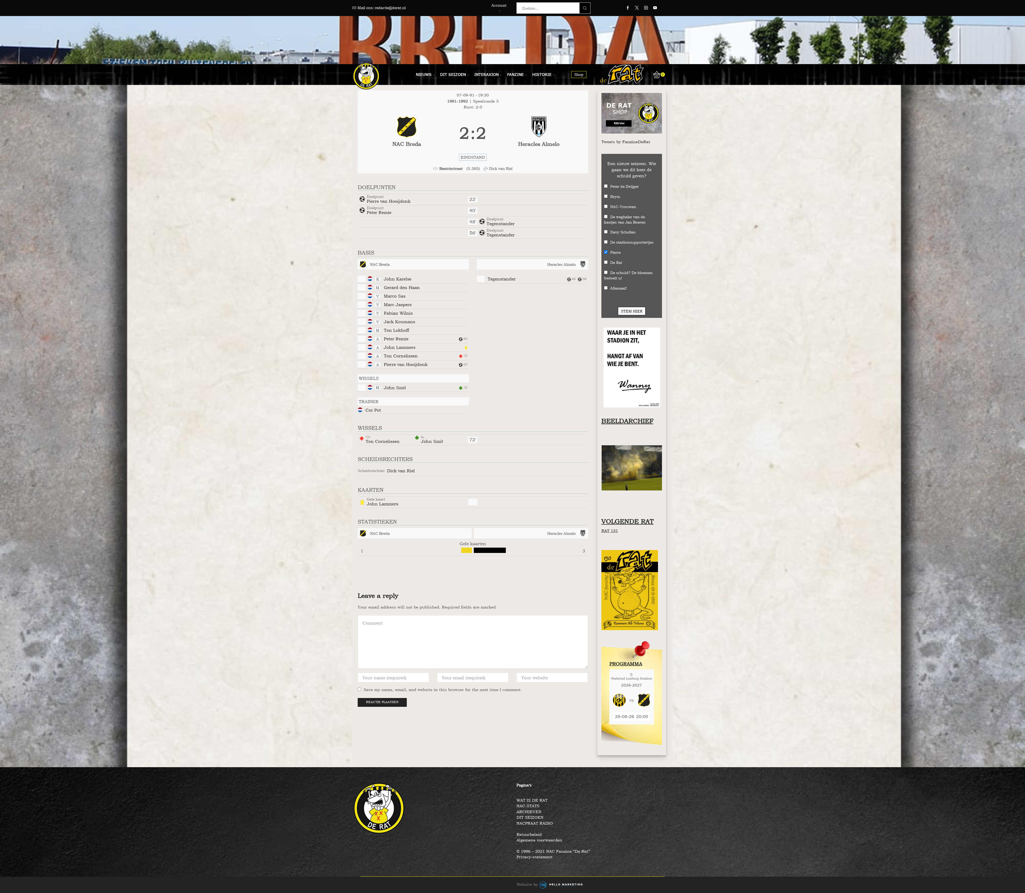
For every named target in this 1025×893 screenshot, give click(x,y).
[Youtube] (655, 8)
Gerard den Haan (402, 287)
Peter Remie (379, 212)
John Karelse (397, 279)
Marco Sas (394, 296)
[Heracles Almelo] (539, 133)
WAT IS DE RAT (532, 800)
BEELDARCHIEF (627, 421)
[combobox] (549, 8)
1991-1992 (458, 101)
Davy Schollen (623, 232)
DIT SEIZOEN (530, 817)
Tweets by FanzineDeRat (625, 141)
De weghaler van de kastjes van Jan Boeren (624, 219)
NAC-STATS (528, 805)
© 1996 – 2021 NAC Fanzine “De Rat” (553, 851)
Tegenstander (501, 223)
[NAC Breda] (407, 133)
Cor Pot (373, 410)
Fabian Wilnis (398, 313)
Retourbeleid (529, 834)
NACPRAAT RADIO (535, 823)
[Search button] (584, 8)
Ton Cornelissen (401, 355)
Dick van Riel (401, 470)
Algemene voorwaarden (539, 840)
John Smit (395, 387)
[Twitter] (637, 8)
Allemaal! (618, 288)
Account (498, 5)
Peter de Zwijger (624, 186)
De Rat (616, 262)
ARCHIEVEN (529, 811)
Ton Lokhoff (396, 330)
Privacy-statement (535, 856)
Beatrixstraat (451, 168)
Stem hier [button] (631, 311)
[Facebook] (628, 8)
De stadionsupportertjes (631, 242)
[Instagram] (646, 8)
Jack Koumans (399, 321)
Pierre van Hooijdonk (389, 201)
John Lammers (399, 347)
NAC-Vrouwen (623, 206)
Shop (579, 74)
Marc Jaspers (398, 304)
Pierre (615, 252)
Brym (615, 196)
